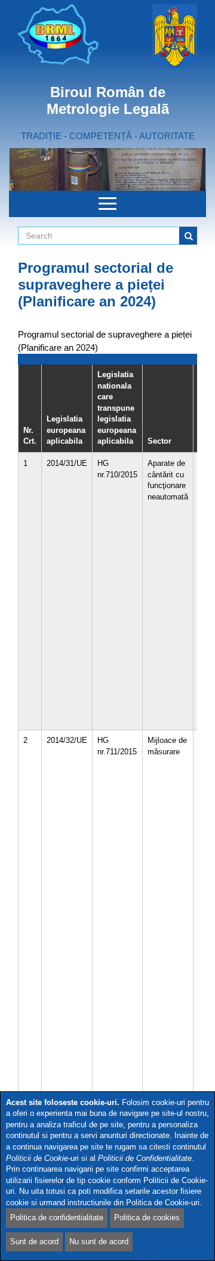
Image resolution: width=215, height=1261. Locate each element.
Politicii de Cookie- (38, 1158)
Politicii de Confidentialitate (145, 1158)
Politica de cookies (147, 1217)
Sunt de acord (34, 1241)
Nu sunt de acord (98, 1241)
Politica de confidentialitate (56, 1217)
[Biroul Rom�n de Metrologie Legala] (58, 34)
